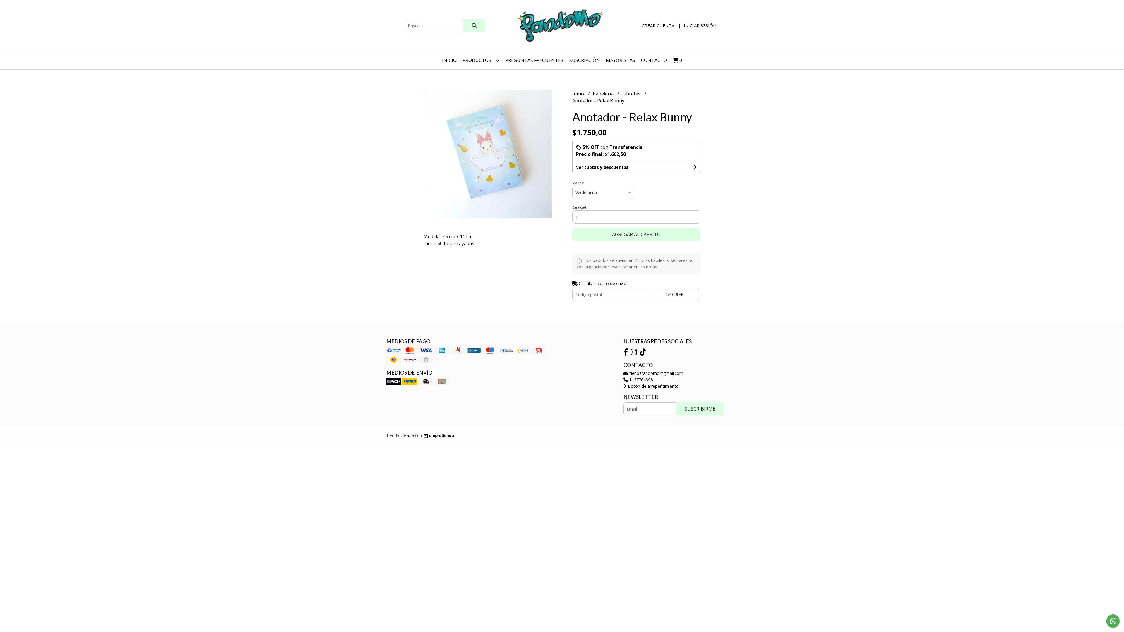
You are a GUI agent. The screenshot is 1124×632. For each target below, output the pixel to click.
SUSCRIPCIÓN (584, 60)
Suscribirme (700, 409)
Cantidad (579, 207)
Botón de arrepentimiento (653, 386)
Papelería (604, 93)
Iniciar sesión (700, 25)
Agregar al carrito (636, 234)
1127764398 (640, 379)
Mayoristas (620, 60)
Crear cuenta (658, 25)
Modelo (578, 183)
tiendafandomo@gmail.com (655, 373)
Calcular (674, 294)
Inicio (449, 60)
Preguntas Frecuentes (534, 60)
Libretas (632, 93)
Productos (477, 60)
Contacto (654, 60)
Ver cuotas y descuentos (602, 167)
